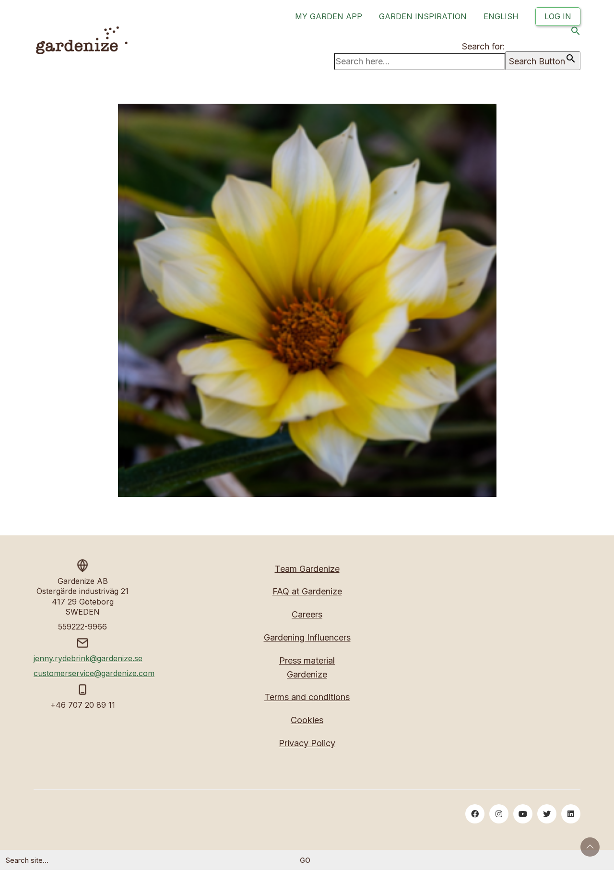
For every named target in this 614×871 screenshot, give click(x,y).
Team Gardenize (307, 569)
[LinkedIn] (570, 813)
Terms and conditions (307, 697)
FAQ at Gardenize (307, 591)
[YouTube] (522, 813)
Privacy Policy (307, 743)
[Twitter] (546, 813)
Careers (307, 614)
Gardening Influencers (307, 637)
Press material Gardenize (307, 667)
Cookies (307, 720)
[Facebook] (474, 813)
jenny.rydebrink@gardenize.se (88, 658)
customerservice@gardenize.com (94, 673)
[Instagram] (498, 813)
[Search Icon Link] (575, 33)
